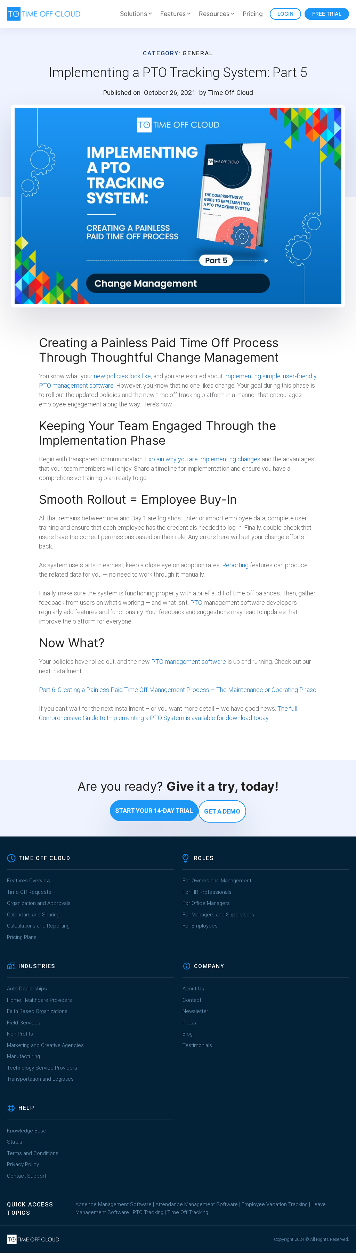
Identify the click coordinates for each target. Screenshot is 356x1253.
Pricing (253, 13)
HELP (26, 1108)
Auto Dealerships (27, 989)
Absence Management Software (113, 1204)
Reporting (235, 565)
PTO (196, 602)
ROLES (204, 858)
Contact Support (26, 1176)
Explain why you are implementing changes (202, 459)
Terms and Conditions (32, 1153)
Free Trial (326, 13)
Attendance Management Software (196, 1204)
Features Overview (28, 880)
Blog (188, 1034)
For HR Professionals (207, 892)
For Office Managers (206, 903)
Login (285, 13)
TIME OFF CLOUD (44, 858)
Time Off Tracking (187, 1212)
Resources (214, 13)
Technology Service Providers (42, 1068)
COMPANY (209, 966)
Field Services (23, 1023)
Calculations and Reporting (38, 926)
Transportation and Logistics (41, 1079)
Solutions (133, 13)
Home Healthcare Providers (39, 1000)
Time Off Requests (29, 892)
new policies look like (122, 376)
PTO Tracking (148, 1212)
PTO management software (188, 661)
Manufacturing (23, 1056)
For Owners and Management (217, 880)
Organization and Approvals (39, 903)
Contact (192, 1000)
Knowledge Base (26, 1131)
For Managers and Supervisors (218, 915)
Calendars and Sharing (33, 915)
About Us (193, 989)
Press (189, 1023)
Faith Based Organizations (37, 1011)
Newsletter (195, 1011)
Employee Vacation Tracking (275, 1204)
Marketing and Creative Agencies (45, 1045)
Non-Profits (20, 1034)
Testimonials (197, 1045)
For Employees (200, 926)
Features (173, 13)
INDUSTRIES (36, 966)
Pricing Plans (22, 937)
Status (14, 1142)
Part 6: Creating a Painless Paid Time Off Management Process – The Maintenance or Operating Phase (177, 689)
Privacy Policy (23, 1164)
